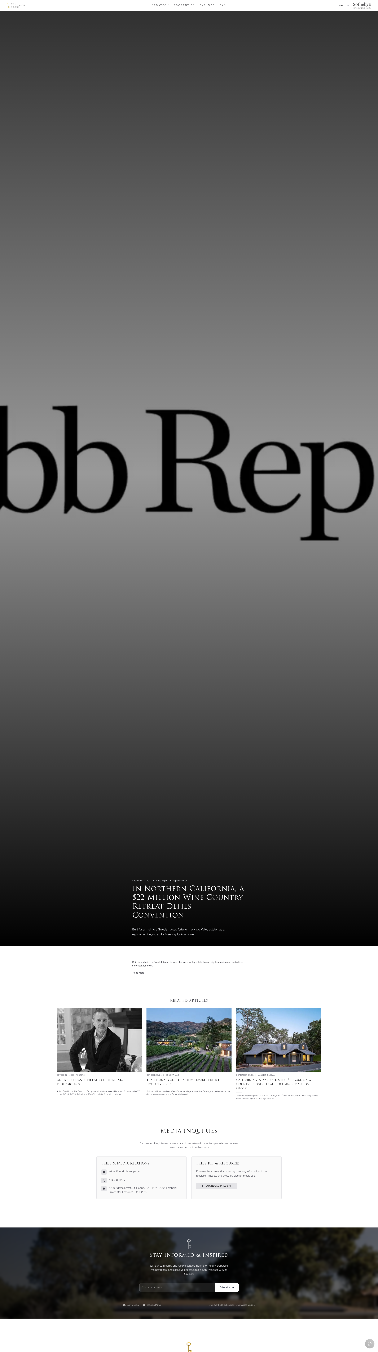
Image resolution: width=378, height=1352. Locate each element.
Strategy (160, 5)
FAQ (223, 5)
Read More (138, 973)
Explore (207, 5)
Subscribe (225, 1287)
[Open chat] (369, 1343)
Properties (184, 5)
